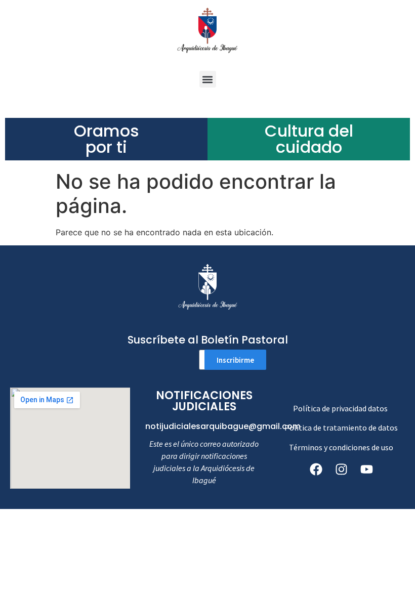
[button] (207, 79)
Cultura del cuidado (309, 138)
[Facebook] (315, 469)
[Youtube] (366, 469)
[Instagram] (341, 469)
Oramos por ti (106, 138)
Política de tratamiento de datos (341, 427)
